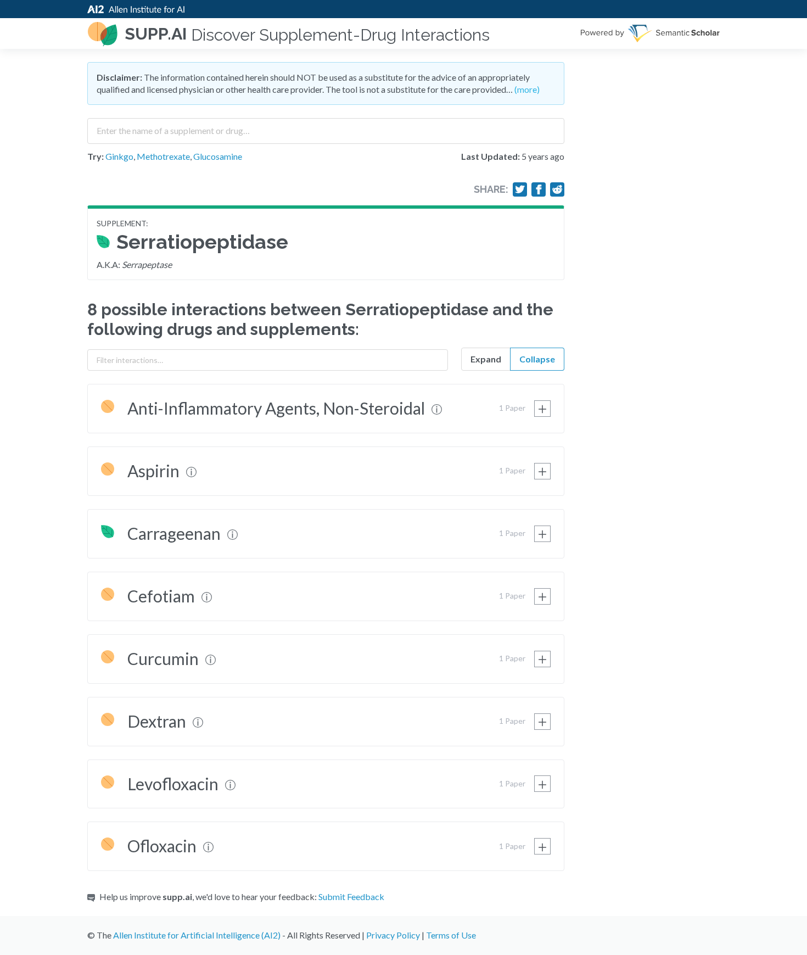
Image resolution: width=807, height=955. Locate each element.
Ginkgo (119, 156)
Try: (95, 156)
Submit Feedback (351, 896)
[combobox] (325, 127)
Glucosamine (217, 156)
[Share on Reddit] (557, 189)
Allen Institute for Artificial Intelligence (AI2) (197, 935)
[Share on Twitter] (520, 189)
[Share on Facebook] (538, 189)
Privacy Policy (393, 935)
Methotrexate (163, 156)
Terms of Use (451, 935)
